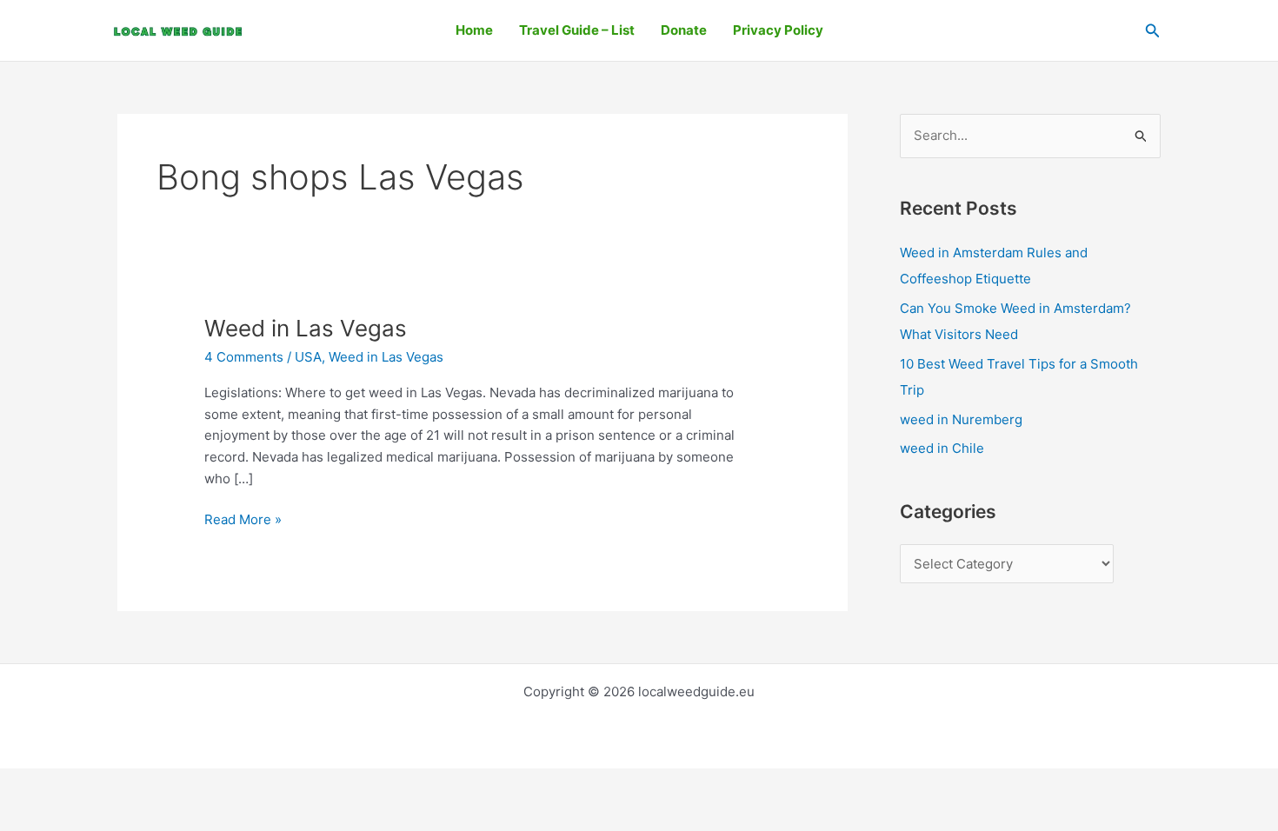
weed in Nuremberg (961, 419)
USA (308, 357)
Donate (684, 30)
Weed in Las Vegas (305, 328)
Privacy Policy (778, 30)
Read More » (243, 518)
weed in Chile (942, 448)
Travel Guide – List (577, 30)
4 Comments (243, 357)
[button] (1153, 31)
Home (474, 30)
